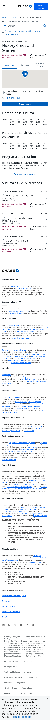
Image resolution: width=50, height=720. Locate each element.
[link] (3, 625)
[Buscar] (45, 26)
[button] (47, 698)
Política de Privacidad (20, 716)
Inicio (4, 17)
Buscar (13, 17)
